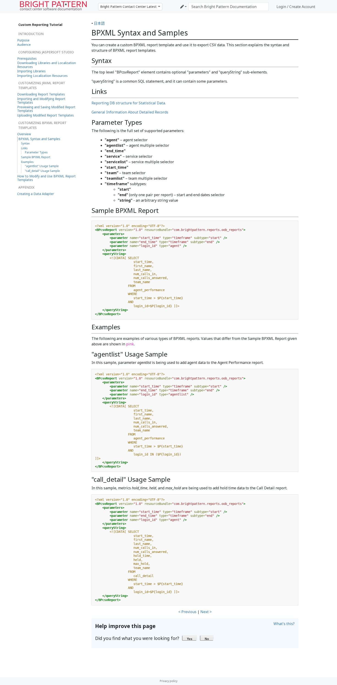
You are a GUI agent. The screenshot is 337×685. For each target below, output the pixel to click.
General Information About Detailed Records (129, 112)
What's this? (284, 623)
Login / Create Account (295, 6)
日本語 (99, 23)
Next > (206, 611)
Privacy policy (168, 681)
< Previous (187, 611)
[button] (189, 637)
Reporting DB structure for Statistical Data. (128, 103)
